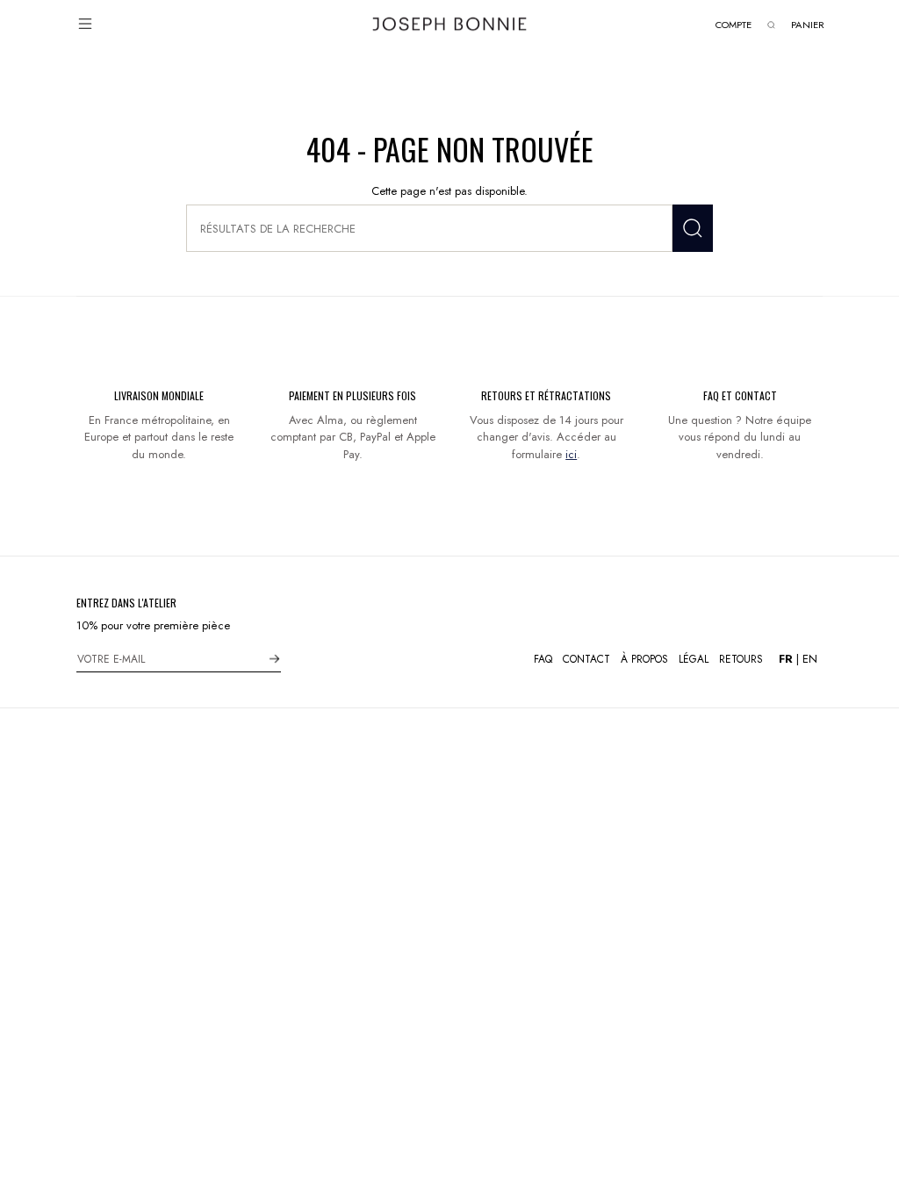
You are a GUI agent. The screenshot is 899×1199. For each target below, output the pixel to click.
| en (798, 658)
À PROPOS (644, 659)
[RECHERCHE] (692, 228)
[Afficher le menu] (85, 24)
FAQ (543, 659)
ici (571, 454)
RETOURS (741, 659)
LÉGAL (693, 659)
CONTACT (586, 659)
